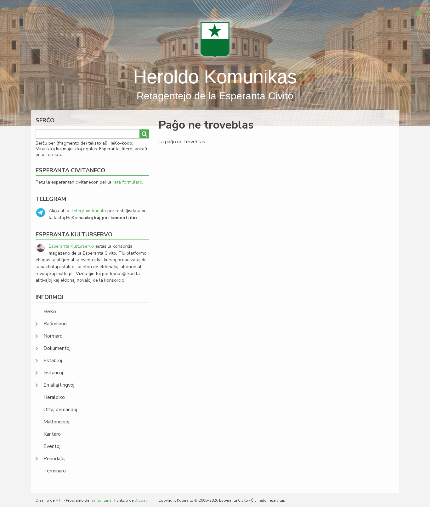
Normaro (53, 336)
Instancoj (53, 372)
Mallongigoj (56, 421)
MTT (59, 500)
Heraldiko (54, 397)
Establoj (52, 360)
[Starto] (215, 39)
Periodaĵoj (54, 458)
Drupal (140, 500)
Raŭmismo (55, 323)
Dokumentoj (57, 348)
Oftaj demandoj (60, 409)
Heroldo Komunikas (215, 76)
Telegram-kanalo (88, 210)
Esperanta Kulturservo (71, 246)
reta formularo (127, 182)
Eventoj (51, 446)
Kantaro (52, 434)
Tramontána (100, 500)
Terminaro (54, 470)
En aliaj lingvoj (58, 385)
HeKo (49, 311)
